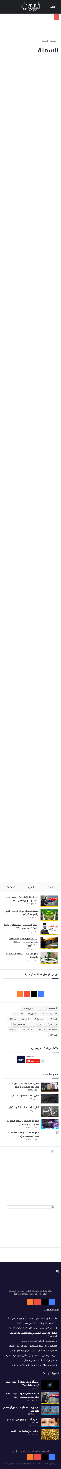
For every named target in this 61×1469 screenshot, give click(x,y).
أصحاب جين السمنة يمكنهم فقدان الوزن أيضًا (32, 430)
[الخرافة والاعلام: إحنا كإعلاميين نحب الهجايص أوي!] (49, 1136)
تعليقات (11, 887)
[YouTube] (37, 1457)
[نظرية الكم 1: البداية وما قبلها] (49, 1111)
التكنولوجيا (27, 1008)
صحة (53, 1029)
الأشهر (31, 887)
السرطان (33, 1013)
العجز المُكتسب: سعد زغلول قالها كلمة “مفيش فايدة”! (21, 926)
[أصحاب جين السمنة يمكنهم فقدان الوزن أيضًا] (30, 458)
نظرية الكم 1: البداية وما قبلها (23, 1107)
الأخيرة (51, 887)
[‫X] (34, 994)
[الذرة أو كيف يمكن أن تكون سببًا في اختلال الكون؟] (50, 1385)
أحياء (53, 1008)
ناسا (53, 1035)
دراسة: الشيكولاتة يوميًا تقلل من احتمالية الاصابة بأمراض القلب (32, 698)
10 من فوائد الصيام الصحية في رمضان (40, 1360)
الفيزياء (25, 1019)
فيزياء (13, 1029)
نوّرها (52, 161)
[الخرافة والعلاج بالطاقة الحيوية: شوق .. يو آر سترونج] (49, 1124)
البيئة (41, 1008)
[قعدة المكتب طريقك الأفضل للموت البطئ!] (30, 374)
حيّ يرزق (51, 68)
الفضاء (38, 1019)
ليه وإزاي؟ (50, 338)
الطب (52, 1019)
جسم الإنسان (19, 1024)
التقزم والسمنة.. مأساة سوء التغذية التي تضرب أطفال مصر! (34, 171)
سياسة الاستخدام (40, 1463)
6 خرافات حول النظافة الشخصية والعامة (22, 955)
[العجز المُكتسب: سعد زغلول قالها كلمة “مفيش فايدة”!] (49, 929)
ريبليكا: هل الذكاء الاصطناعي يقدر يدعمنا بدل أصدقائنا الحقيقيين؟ (23, 942)
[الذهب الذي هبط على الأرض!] (50, 1434)
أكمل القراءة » (45, 144)
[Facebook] (52, 1457)
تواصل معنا (9, 1463)
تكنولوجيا (36, 1024)
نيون (12, 1451)
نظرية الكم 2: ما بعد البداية (25, 1095)
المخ (12, 1019)
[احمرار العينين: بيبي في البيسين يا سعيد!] (50, 1422)
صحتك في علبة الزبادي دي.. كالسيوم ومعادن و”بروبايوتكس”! (30, 79)
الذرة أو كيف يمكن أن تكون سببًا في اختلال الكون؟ (22, 1383)
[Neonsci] (30, 6)
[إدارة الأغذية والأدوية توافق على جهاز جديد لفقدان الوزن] (30, 547)
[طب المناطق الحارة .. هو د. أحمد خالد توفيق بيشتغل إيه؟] (49, 901)
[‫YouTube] (27, 994)
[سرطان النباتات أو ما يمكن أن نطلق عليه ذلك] (50, 1410)
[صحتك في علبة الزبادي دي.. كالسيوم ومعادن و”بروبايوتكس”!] (30, 110)
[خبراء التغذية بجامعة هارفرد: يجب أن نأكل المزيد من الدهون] (30, 832)
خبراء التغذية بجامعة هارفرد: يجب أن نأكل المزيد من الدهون (30, 798)
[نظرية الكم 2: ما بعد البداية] (49, 1098)
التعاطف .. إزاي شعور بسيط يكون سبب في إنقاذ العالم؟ (33, 1346)
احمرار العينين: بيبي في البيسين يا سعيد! (22, 1421)
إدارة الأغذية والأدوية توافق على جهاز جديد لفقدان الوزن (36, 520)
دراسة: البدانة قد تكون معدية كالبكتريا (35, 602)
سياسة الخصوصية (23, 1463)
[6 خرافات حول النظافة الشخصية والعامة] (49, 958)
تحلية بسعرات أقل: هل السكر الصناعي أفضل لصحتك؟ (34, 1365)
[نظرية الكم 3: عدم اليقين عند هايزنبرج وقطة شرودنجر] (49, 1087)
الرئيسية (53, 41)
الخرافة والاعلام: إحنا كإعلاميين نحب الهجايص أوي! (23, 1134)
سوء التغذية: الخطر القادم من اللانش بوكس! (31, 261)
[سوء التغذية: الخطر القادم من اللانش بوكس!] (30, 288)
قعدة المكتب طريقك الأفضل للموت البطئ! (35, 346)
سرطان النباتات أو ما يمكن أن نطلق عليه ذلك (21, 1409)
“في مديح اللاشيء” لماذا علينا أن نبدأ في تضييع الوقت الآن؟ (31, 1355)
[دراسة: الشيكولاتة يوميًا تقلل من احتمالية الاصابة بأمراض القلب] (30, 733)
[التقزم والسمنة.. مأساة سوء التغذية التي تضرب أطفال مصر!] (30, 203)
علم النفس (28, 1029)
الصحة (18, 1013)
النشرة (52, 422)
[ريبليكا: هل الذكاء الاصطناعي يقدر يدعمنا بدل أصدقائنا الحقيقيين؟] (49, 943)
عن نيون (53, 1463)
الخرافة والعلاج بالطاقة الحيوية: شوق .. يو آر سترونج (22, 1122)
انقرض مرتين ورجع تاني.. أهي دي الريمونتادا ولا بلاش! (33, 1351)
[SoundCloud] (30, 1457)
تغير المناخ (51, 1024)
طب (41, 1029)
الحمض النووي (49, 1013)
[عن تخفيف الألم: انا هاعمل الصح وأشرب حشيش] (49, 915)
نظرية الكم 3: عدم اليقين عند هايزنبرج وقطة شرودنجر (24, 1085)
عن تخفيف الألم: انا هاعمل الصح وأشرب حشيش (21, 912)
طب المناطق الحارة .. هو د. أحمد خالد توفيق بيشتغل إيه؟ (21, 898)
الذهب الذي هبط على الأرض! (25, 1431)
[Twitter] (45, 1457)
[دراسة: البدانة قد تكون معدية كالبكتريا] (30, 633)
